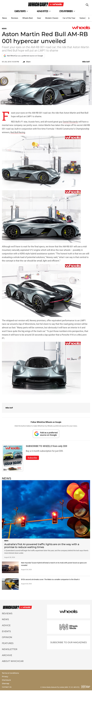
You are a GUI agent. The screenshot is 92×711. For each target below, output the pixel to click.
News (4, 18)
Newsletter (9, 649)
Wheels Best (27, 18)
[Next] (88, 18)
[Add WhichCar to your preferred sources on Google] (46, 433)
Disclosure (6, 680)
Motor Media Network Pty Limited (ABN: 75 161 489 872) (60, 687)
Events (6, 631)
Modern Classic (51, 18)
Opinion (7, 637)
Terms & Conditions (10, 673)
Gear (39, 18)
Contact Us (6, 687)
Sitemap (5, 683)
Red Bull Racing (17, 132)
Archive (7, 655)
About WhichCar (12, 661)
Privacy (5, 676)
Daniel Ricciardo (70, 121)
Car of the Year (69, 18)
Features (7, 643)
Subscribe (84, 18)
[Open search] (87, 5)
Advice (6, 625)
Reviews (14, 18)
